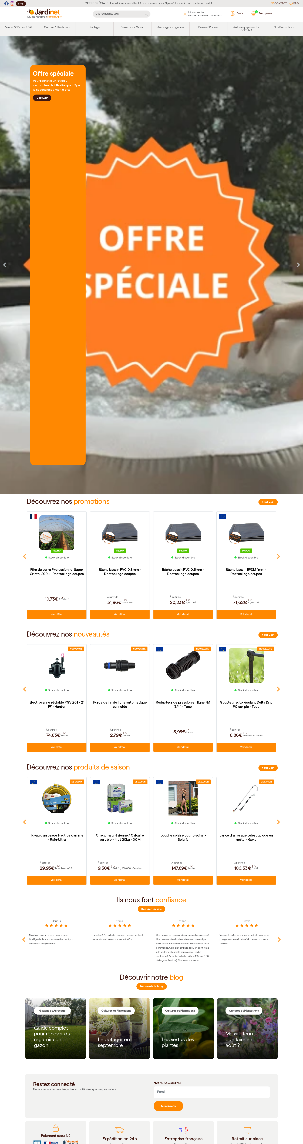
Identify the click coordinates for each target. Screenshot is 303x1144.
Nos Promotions (284, 27)
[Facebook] (6, 3)
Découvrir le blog (151, 986)
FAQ (296, 3)
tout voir (268, 502)
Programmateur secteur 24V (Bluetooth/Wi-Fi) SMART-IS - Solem (246, 839)
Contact (280, 3)
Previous (4, 265)
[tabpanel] (151, 265)
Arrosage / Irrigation (170, 27)
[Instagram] (12, 3)
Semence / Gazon (132, 27)
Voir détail (57, 614)
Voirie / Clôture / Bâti (18, 27)
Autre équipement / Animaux (246, 29)
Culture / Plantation (56, 27)
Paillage (95, 27)
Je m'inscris (168, 1106)
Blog (20, 3)
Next (298, 265)
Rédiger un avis (151, 909)
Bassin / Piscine (208, 27)
